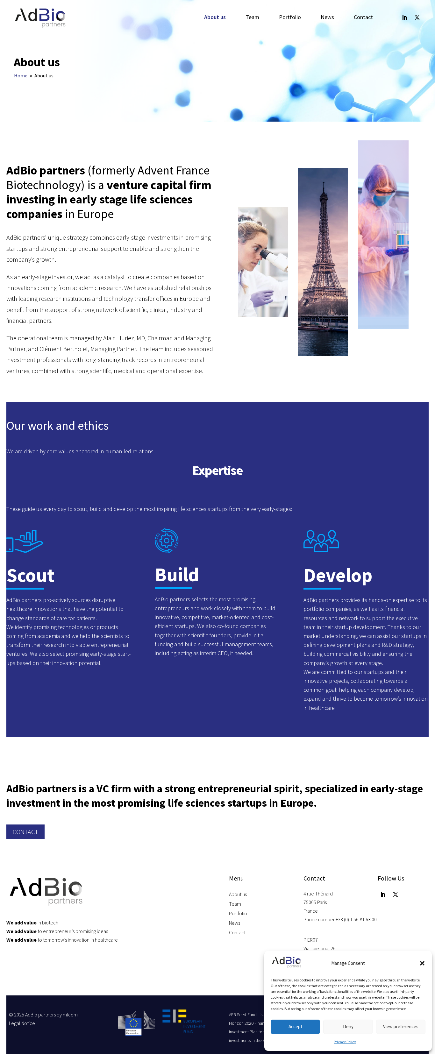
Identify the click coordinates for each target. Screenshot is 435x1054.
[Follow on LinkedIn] (404, 17)
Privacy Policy (345, 1041)
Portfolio (290, 18)
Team (252, 18)
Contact (363, 18)
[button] (422, 963)
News (327, 18)
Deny (348, 1026)
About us (215, 18)
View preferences (400, 1026)
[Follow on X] (417, 17)
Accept (296, 1026)
